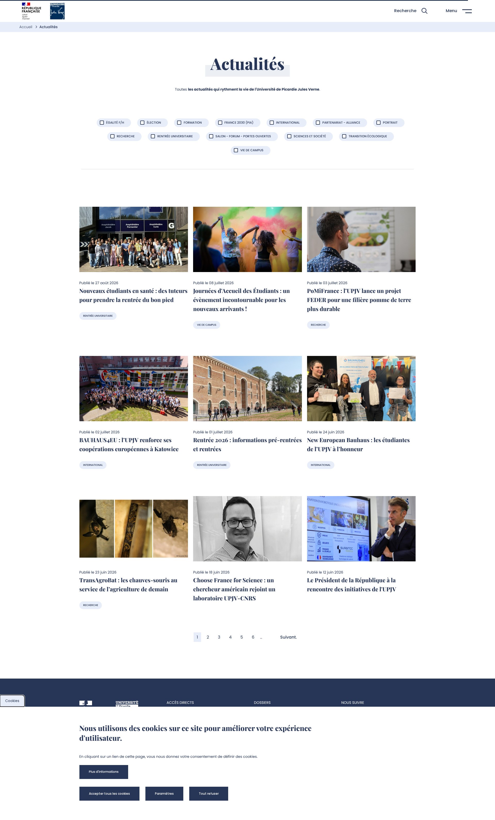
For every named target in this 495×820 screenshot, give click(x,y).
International (288, 123)
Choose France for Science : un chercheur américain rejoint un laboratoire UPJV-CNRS (234, 589)
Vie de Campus (251, 150)
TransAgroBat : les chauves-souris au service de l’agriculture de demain (128, 584)
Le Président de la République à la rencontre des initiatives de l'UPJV (351, 584)
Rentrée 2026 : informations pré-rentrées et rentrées (247, 444)
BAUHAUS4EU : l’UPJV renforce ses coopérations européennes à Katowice (129, 444)
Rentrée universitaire (175, 136)
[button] (411, 11)
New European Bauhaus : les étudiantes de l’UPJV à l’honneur (358, 444)
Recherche (126, 136)
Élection (154, 123)
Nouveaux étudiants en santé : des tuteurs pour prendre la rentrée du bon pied (133, 295)
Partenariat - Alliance (341, 123)
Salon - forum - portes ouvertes (243, 136)
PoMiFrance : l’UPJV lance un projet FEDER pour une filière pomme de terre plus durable (359, 300)
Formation (193, 123)
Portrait (390, 123)
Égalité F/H (115, 123)
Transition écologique (368, 136)
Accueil (26, 26)
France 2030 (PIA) (239, 123)
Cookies (12, 700)
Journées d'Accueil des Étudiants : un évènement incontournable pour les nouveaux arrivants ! (241, 300)
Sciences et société (310, 136)
